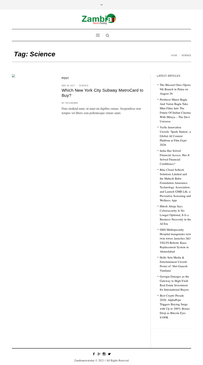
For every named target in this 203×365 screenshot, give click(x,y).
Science (83, 85)
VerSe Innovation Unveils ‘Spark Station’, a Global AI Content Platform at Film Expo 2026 (175, 136)
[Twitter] (109, 354)
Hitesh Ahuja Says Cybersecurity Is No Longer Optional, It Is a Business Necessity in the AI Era (175, 215)
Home (174, 55)
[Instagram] (104, 354)
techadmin (71, 103)
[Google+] (99, 354)
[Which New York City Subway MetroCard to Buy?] (33, 95)
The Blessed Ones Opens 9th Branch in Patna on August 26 (175, 89)
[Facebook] (93, 354)
